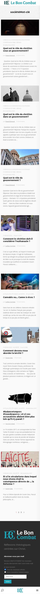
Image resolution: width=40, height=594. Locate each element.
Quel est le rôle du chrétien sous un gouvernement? (17, 49)
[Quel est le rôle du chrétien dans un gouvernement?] (20, 93)
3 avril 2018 (24, 347)
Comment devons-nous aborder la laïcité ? (15, 351)
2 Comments (20, 424)
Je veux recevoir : (10, 567)
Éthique (15, 294)
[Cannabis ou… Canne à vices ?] (20, 282)
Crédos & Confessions (12, 40)
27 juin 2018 (30, 294)
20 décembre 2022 (9, 45)
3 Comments (21, 302)
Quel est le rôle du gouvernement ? (13, 179)
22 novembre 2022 (9, 174)
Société (22, 294)
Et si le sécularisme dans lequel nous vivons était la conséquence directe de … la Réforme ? (19, 480)
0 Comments (20, 55)
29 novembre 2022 (9, 111)
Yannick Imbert (10, 424)
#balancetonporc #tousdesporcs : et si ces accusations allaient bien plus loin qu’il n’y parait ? (19, 415)
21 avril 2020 (18, 235)
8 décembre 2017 (31, 408)
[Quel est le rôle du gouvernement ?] (20, 157)
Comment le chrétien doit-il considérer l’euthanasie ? (18, 240)
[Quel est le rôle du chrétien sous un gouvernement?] (20, 27)
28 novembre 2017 (26, 473)
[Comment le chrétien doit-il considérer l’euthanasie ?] (20, 223)
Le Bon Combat (10, 246)
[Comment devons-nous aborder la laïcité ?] (20, 335)
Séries (18, 42)
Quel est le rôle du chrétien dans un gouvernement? (17, 115)
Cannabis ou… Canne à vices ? (19, 297)
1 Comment (17, 358)
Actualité (7, 294)
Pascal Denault (10, 55)
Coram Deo (7, 235)
